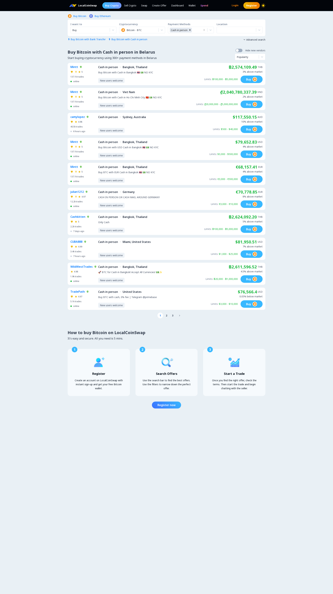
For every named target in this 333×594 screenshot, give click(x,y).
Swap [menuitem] (144, 5)
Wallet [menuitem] (192, 5)
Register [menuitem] (251, 5)
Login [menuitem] (235, 5)
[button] (190, 30)
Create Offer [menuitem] (159, 5)
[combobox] (121, 30)
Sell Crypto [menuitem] (130, 5)
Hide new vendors (255, 50)
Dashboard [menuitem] (177, 5)
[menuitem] (204, 5)
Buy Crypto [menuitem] (112, 5)
